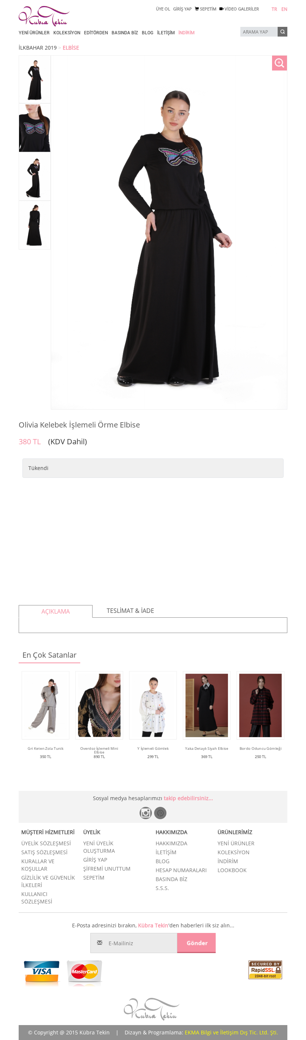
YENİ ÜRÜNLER (34, 32)
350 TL (45, 756)
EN (284, 9)
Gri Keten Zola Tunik (45, 748)
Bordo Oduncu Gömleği (260, 748)
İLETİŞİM (166, 32)
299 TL (153, 756)
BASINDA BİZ (125, 32)
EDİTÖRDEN (96, 32)
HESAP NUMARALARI (181, 870)
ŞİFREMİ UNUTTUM (107, 868)
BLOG (147, 32)
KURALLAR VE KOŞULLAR (37, 865)
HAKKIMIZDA (171, 843)
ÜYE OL (163, 9)
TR (274, 9)
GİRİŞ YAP (182, 9)
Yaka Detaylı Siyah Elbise (206, 748)
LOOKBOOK (232, 870)
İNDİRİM (186, 32)
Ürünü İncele (45, 764)
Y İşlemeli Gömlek (152, 748)
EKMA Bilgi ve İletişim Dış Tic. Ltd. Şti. (231, 1032)
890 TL (99, 756)
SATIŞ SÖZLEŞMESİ (44, 852)
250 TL (260, 756)
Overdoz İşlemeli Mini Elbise (99, 750)
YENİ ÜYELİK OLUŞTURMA (99, 847)
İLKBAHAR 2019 (38, 47)
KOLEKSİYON (66, 32)
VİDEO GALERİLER (241, 9)
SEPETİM (207, 9)
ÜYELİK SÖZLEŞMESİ (46, 843)
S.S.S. (162, 888)
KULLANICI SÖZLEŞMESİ (36, 897)
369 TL (206, 756)
